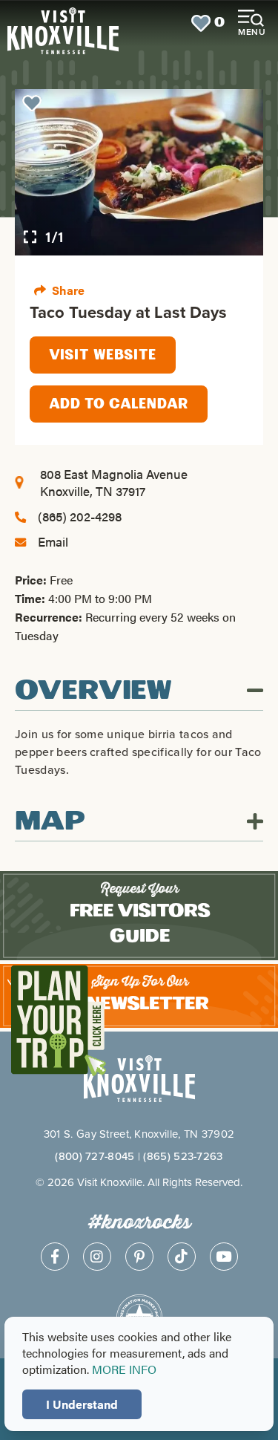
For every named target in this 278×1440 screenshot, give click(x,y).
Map (50, 821)
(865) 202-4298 (80, 516)
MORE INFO (124, 1369)
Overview (93, 690)
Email (53, 541)
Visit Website (102, 355)
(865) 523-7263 (182, 1156)
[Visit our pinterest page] (139, 1256)
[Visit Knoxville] (62, 23)
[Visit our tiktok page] (182, 1256)
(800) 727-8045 (94, 1156)
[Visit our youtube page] (224, 1256)
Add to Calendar (118, 404)
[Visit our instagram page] (97, 1256)
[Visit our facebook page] (55, 1256)
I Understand (82, 1404)
